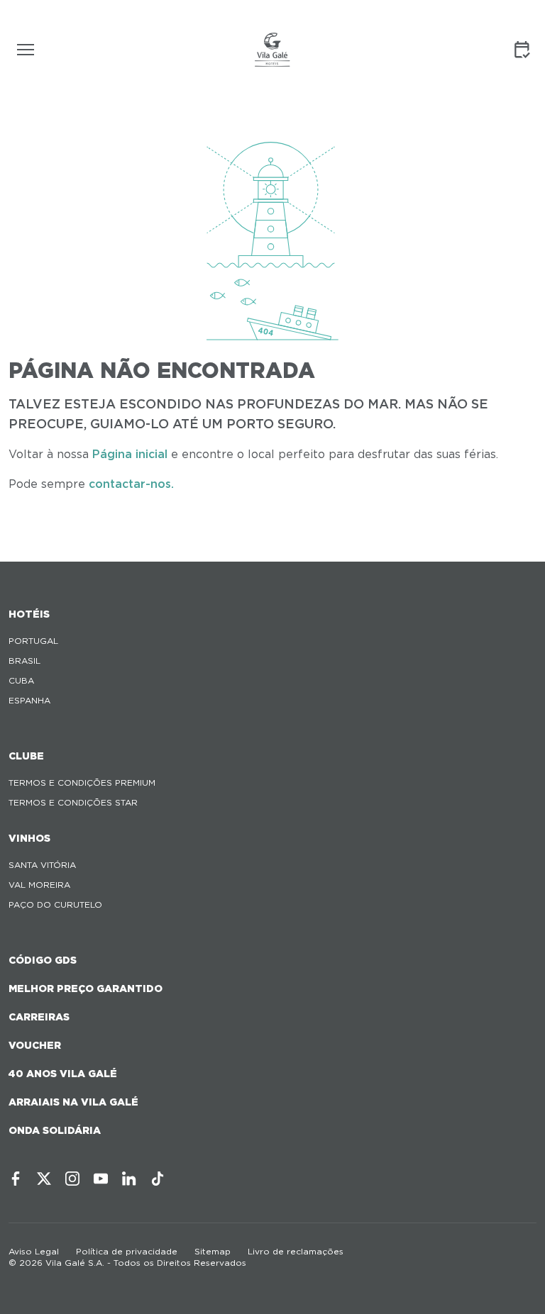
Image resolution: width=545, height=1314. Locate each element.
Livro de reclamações (295, 1251)
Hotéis (29, 614)
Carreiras (39, 1017)
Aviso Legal (34, 1251)
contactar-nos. (131, 484)
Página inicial (129, 454)
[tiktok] (157, 1178)
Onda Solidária (55, 1130)
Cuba (21, 680)
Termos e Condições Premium (82, 782)
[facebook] (16, 1178)
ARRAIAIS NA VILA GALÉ (73, 1102)
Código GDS (43, 960)
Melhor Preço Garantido (86, 988)
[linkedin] (129, 1178)
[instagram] (72, 1178)
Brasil (24, 660)
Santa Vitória (42, 864)
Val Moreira (39, 884)
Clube (26, 756)
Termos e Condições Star (73, 802)
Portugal (33, 640)
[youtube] (101, 1178)
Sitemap (212, 1251)
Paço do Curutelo (55, 904)
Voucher (35, 1045)
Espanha (29, 700)
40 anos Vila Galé (63, 1073)
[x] (44, 1178)
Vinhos (29, 838)
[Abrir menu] (25, 49)
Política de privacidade (126, 1251)
